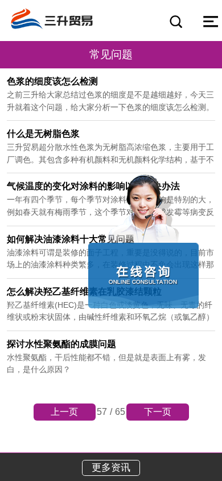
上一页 (64, 412)
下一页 (157, 412)
